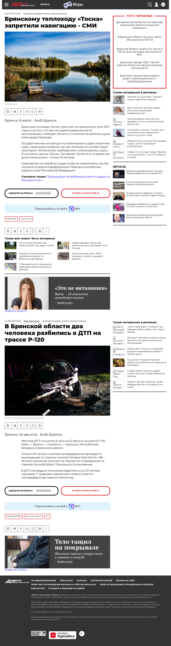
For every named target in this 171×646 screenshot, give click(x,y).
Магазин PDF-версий (101, 581)
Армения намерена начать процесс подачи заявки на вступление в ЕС (144, 172)
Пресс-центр (66, 581)
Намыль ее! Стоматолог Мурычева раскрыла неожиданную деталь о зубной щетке (145, 351)
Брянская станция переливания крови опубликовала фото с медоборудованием (139, 78)
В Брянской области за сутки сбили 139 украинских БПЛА (140, 38)
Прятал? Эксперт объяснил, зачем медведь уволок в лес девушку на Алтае (145, 384)
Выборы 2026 (38, 588)
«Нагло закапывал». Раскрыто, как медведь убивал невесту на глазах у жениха (146, 329)
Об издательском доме (43, 581)
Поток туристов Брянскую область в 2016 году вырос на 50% (36, 244)
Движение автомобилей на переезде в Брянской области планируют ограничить (139, 25)
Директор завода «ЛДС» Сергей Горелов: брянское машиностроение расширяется (139, 65)
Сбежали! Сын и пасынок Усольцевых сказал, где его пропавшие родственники (146, 144)
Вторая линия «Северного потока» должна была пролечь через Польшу (145, 194)
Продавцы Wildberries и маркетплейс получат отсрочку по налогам (145, 205)
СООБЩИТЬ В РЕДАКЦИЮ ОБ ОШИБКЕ (66, 588)
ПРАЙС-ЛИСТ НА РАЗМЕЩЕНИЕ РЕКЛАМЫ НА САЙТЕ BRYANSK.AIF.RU (63, 585)
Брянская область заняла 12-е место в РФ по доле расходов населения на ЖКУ (140, 52)
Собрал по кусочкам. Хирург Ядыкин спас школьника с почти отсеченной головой (146, 155)
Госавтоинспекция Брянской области (24, 417)
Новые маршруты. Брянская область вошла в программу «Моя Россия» (90, 245)
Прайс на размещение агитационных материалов (126, 585)
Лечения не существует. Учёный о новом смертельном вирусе (144, 98)
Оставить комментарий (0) (85, 193)
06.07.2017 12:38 (12, 13)
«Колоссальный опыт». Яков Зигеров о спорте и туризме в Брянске (87, 256)
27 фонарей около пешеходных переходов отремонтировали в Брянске (35, 267)
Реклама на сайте (125, 581)
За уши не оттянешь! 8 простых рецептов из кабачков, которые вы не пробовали (146, 362)
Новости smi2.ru (16, 311)
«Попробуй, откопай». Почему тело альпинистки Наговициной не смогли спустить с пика (145, 132)
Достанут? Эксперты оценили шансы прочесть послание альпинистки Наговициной (146, 340)
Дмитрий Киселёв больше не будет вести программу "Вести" (144, 216)
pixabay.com (11, 103)
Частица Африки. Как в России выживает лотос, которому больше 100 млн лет (145, 121)
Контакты (82, 581)
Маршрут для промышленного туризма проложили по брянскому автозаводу (35, 256)
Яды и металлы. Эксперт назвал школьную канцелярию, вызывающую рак (143, 110)
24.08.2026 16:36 (13, 321)
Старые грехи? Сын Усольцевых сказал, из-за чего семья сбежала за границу (146, 373)
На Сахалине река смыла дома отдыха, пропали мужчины (142, 183)
